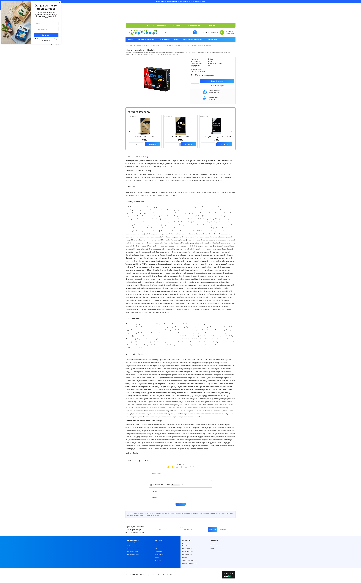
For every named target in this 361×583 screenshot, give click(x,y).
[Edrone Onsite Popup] (180, 291)
